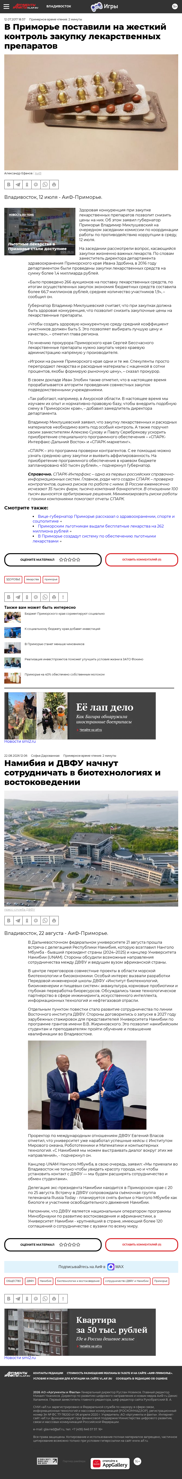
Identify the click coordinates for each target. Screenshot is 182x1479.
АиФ (38, 173)
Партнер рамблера (74, 1461)
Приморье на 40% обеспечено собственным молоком (65, 674)
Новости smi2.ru (20, 741)
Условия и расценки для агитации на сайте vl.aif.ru (72, 1378)
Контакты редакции (48, 1373)
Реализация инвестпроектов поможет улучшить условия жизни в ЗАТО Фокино (84, 659)
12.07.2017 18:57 (14, 19)
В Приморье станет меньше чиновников (54, 644)
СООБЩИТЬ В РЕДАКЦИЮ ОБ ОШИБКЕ (142, 1378)
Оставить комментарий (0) (141, 559)
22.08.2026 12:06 (15, 755)
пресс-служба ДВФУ (19, 909)
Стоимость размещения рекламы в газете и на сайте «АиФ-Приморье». (120, 1373)
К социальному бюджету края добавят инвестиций (62, 629)
